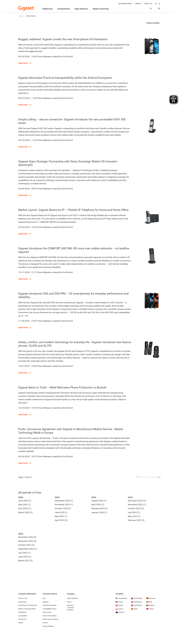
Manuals (46, 602)
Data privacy (22, 602)
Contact (45, 623)
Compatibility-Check (49, 609)
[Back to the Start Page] (26, 8)
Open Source (47, 612)
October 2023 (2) (136, 508)
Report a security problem (27, 609)
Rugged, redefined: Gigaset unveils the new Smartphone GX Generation (63, 39)
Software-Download (49, 605)
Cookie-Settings (48, 626)
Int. (156, 3)
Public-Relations (72, 598)
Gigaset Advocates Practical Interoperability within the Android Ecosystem (65, 77)
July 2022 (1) (24, 553)
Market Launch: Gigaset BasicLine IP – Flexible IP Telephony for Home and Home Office (73, 210)
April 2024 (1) (97, 504)
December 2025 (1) (64, 500)
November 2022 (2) (27, 541)
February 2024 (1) (99, 508)
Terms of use (22, 598)
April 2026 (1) (24, 508)
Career (69, 602)
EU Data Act (22, 619)
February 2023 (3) (136, 520)
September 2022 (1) (27, 549)
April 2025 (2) (61, 520)
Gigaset (21, 16)
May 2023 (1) (134, 516)
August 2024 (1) (98, 500)
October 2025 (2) (63, 508)
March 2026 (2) (25, 512)
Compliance (22, 612)
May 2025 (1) (61, 516)
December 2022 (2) (27, 537)
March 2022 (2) (25, 560)
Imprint (20, 623)
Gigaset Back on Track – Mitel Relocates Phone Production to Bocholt (62, 387)
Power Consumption (50, 616)
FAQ (44, 598)
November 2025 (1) (64, 504)
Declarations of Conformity (27, 605)
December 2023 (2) (137, 500)
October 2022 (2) (26, 545)
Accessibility (22, 616)
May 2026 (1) (24, 504)
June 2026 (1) (24, 500)
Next (159, 477)
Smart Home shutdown (50, 619)
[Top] (176, 625)
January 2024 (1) (99, 512)
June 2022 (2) (24, 556)
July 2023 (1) (134, 512)
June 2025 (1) (61, 512)
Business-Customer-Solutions (70, 607)
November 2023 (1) (137, 504)
